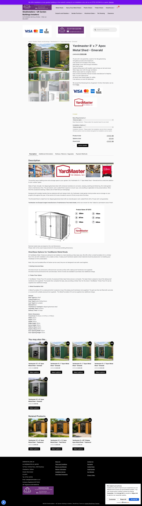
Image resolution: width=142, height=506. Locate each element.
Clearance (111, 13)
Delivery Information (60, 469)
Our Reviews (90, 472)
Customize (112, 499)
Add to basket (82, 145)
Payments (90, 464)
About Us (57, 461)
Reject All (123, 499)
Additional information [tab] (46, 154)
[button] (66, 46)
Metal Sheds (59, 8)
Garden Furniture (76, 13)
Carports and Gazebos (62, 13)
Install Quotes (91, 469)
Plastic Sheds (88, 8)
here (77, 84)
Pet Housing (101, 13)
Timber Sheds (99, 8)
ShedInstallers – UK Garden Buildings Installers (34, 13)
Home (30, 41)
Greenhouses (110, 8)
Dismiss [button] (111, 2)
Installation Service (60, 472)
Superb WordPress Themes (92, 503)
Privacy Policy (91, 475)
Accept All (134, 499)
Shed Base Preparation (61, 474)
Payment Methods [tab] (81, 154)
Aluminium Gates (89, 13)
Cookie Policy (91, 467)
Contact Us (90, 461)
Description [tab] (33, 154)
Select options (34, 372)
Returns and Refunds (61, 467)
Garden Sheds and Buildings (41, 41)
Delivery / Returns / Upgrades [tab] (64, 154)
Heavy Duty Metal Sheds (73, 8)
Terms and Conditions (61, 464)
